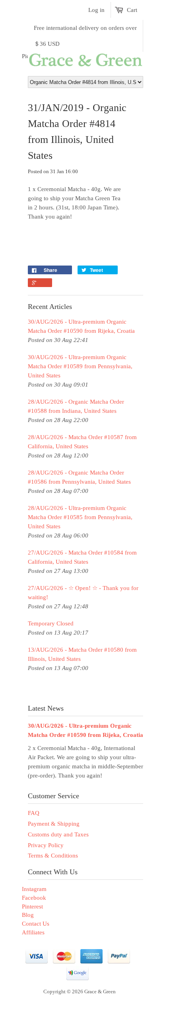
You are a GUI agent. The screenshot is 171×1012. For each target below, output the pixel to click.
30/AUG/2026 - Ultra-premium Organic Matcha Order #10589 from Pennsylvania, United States (80, 366)
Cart (132, 10)
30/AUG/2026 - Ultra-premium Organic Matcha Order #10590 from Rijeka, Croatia (81, 326)
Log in (96, 10)
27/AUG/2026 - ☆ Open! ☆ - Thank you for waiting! (83, 592)
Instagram (34, 889)
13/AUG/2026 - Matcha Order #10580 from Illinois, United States (82, 654)
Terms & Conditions (53, 855)
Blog (28, 915)
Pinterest (32, 906)
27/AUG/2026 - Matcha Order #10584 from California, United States (82, 557)
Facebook (34, 898)
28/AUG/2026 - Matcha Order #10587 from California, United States (82, 441)
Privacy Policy (46, 845)
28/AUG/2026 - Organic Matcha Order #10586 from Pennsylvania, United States (79, 477)
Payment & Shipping (54, 824)
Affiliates (33, 932)
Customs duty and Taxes (58, 834)
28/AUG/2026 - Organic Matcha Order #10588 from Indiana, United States (76, 406)
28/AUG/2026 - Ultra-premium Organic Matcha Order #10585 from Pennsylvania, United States (80, 517)
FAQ (33, 813)
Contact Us (35, 923)
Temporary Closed (51, 623)
